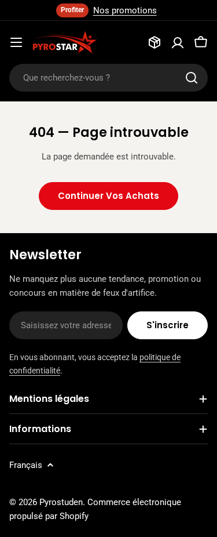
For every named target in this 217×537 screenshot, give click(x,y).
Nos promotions (125, 10)
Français (25, 465)
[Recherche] (191, 78)
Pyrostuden (61, 502)
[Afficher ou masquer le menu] (16, 42)
